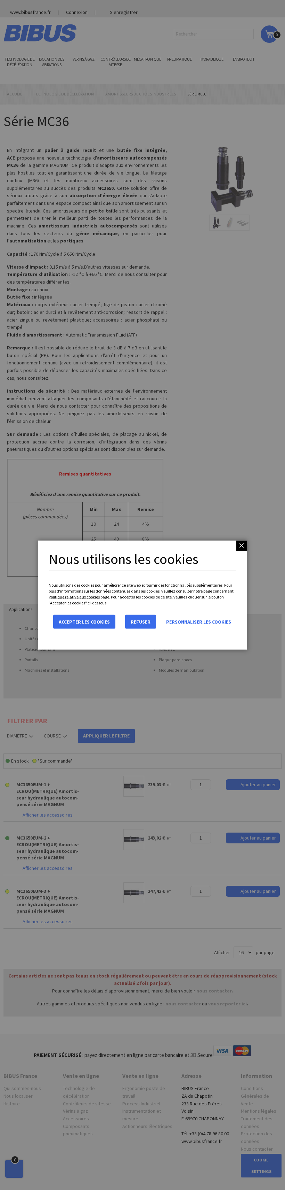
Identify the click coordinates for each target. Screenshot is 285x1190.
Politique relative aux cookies (74, 597)
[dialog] (142, 595)
